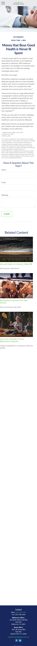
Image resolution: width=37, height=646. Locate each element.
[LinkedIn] (20, 640)
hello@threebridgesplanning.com (18, 637)
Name (4, 170)
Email (4, 182)
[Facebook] (16, 640)
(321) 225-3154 (21, 612)
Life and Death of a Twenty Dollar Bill (16, 264)
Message (5, 195)
